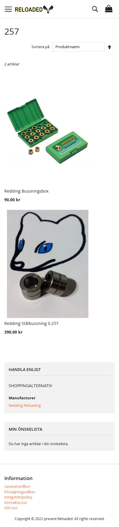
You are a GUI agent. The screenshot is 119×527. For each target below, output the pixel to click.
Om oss (10, 507)
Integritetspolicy (18, 497)
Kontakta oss (15, 502)
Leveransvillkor (17, 486)
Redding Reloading (25, 405)
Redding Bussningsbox (26, 191)
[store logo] (33, 9)
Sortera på (40, 46)
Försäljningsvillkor (19, 491)
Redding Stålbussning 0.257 (31, 323)
